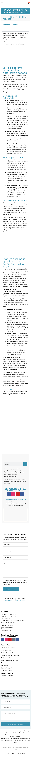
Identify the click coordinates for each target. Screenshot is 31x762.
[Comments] (22, 494)
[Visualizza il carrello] (28, 3)
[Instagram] (13, 494)
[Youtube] (18, 494)
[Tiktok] (13, 639)
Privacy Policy (10, 753)
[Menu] (2, 3)
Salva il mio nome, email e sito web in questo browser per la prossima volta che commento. (15, 582)
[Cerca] (25, 464)
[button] (27, 24)
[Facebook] (9, 494)
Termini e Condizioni (19, 753)
